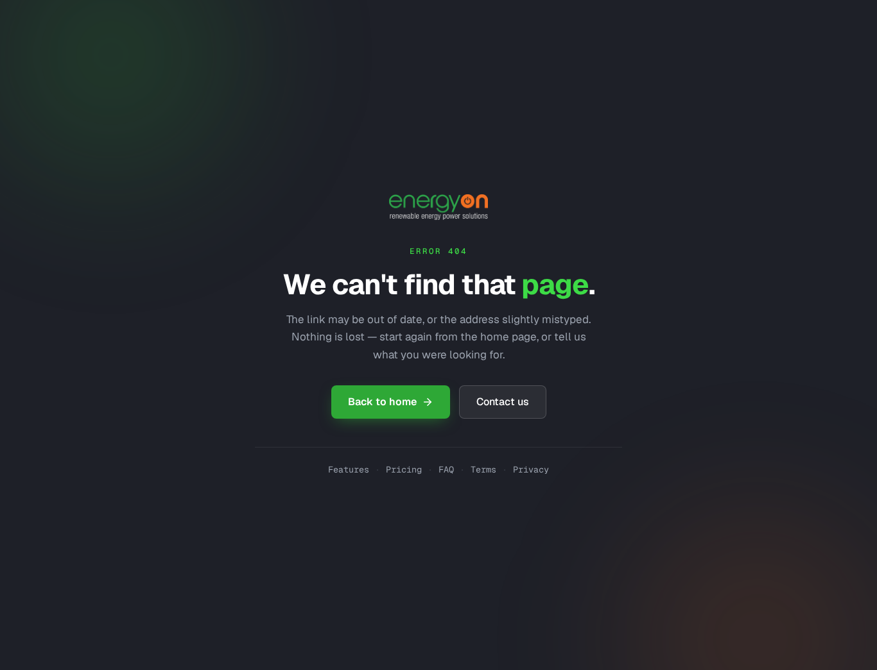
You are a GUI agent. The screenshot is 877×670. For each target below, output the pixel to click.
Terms (483, 469)
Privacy (531, 469)
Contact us (502, 401)
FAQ (446, 469)
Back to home (382, 401)
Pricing (404, 469)
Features (348, 469)
